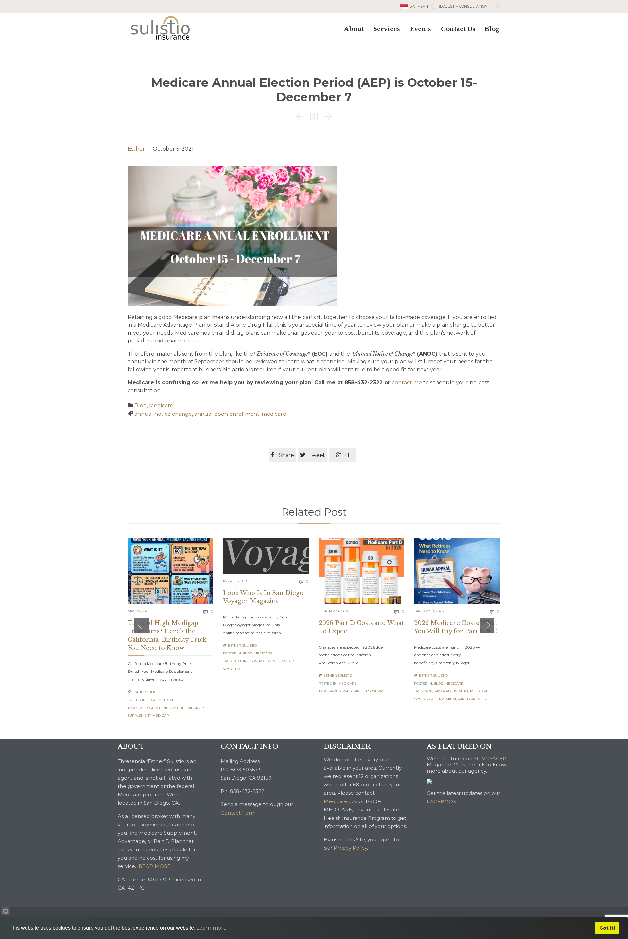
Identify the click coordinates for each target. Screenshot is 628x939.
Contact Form (238, 813)
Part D (335, 691)
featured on (245, 661)
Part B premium (441, 699)
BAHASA (417, 6)
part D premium (473, 699)
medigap (160, 715)
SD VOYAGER (490, 758)
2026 (428, 691)
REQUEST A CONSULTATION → (461, 6)
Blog (140, 405)
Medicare (161, 405)
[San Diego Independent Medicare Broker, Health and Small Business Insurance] (160, 28)
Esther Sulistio (146, 692)
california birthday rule (162, 708)
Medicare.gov (341, 801)
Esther (136, 149)
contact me (407, 382)
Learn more (211, 928)
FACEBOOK (442, 802)
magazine (268, 661)
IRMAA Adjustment (451, 691)
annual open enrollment (226, 414)
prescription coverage (364, 691)
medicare (274, 414)
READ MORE (155, 866)
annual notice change (163, 414)
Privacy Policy (350, 848)
